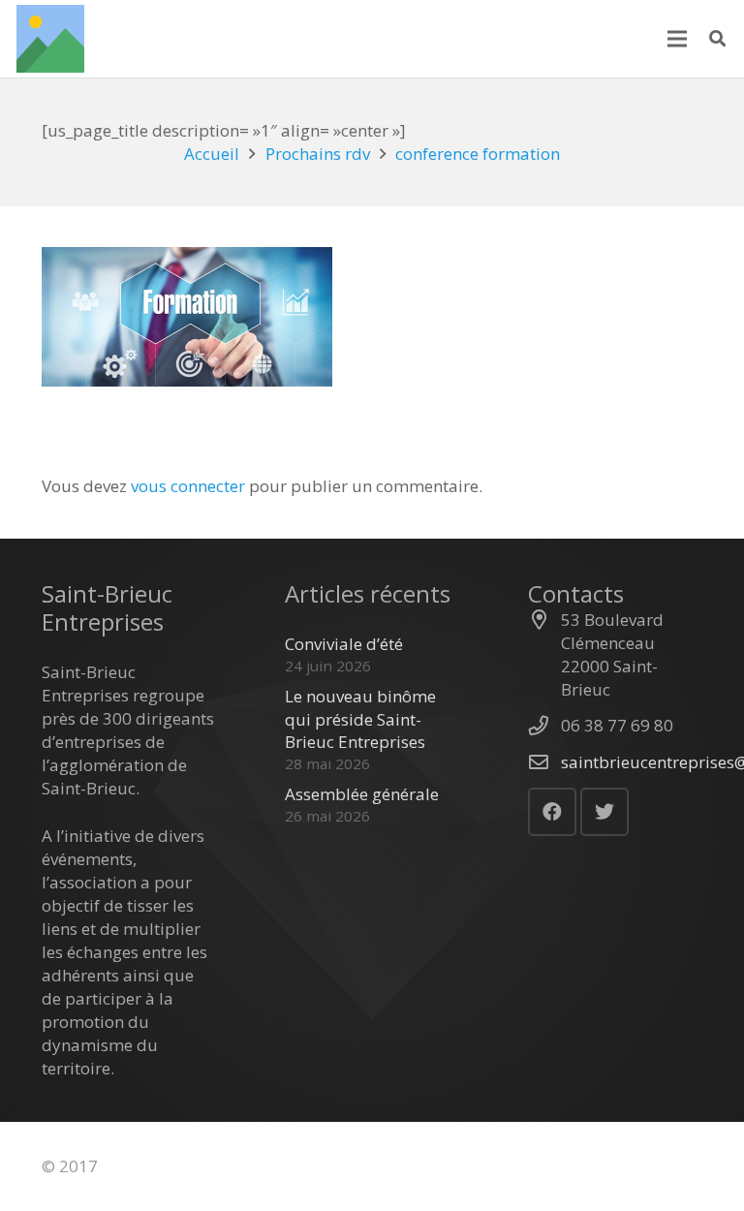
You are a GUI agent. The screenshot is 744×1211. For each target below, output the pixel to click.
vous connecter (188, 486)
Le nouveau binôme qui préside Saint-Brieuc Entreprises (360, 719)
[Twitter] (604, 812)
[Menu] (676, 39)
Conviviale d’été (344, 644)
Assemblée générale (362, 794)
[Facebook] (552, 812)
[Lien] (50, 39)
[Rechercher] (717, 39)
